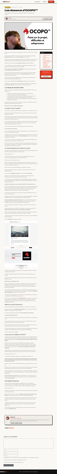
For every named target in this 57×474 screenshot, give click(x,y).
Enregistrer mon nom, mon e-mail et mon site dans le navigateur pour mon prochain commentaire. (21, 457)
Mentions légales (26, 471)
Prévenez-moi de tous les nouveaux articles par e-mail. (14, 462)
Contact (20, 471)
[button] (40, 1)
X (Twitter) (16, 422)
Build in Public (7, 7)
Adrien (6, 1)
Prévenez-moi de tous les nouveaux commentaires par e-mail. (15, 459)
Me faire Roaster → (46, 76)
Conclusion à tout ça (46, 67)
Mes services (37, 1)
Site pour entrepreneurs (33, 471)
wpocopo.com (20, 295)
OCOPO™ (44, 1)
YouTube (20, 422)
